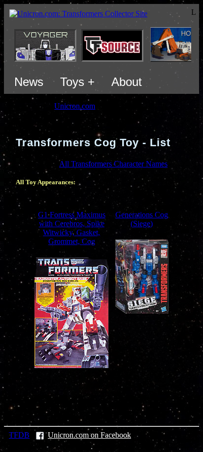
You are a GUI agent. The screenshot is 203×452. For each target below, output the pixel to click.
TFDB (19, 435)
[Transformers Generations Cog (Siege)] (142, 311)
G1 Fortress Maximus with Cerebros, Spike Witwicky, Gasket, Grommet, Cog (71, 228)
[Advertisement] (109, 395)
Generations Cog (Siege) (141, 219)
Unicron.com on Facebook (89, 435)
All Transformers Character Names (113, 164)
